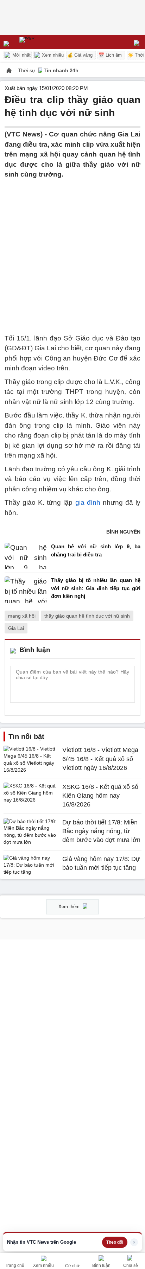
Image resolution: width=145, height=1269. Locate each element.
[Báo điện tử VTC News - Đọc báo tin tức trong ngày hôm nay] (43, 42)
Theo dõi (114, 1242)
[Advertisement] (72, 252)
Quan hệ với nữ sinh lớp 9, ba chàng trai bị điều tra (95, 550)
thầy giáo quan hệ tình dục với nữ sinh (87, 616)
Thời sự (27, 70)
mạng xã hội (22, 616)
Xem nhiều (52, 55)
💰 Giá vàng (80, 55)
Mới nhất (21, 55)
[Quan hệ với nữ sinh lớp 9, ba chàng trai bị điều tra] (26, 556)
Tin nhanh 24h (61, 70)
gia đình (87, 502)
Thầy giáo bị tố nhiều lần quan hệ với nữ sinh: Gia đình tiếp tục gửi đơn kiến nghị (95, 588)
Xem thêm (69, 906)
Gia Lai (16, 628)
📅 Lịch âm (110, 55)
